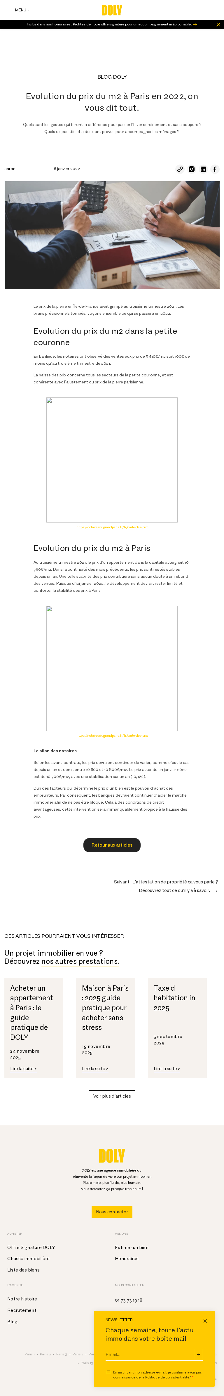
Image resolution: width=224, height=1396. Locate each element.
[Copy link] (180, 169)
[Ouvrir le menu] (22, 10)
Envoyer (198, 1354)
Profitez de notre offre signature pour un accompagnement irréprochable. (109, 24)
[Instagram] (191, 169)
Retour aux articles (112, 845)
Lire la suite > (23, 1068)
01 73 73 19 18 (128, 1300)
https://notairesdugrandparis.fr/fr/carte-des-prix (112, 527)
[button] (112, 1096)
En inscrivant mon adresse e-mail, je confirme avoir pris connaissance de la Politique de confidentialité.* (157, 1374)
